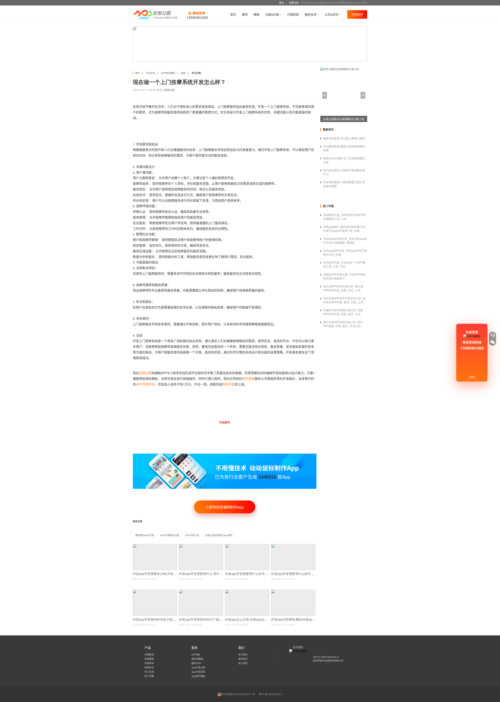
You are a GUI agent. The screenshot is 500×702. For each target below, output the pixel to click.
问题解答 (149, 654)
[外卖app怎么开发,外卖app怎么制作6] (247, 591)
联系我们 (243, 658)
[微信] (492, 342)
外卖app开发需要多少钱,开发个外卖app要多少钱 (167, 573)
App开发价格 (198, 667)
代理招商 (293, 14)
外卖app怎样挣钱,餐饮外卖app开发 (296, 619)
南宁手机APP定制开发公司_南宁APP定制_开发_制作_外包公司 (343, 324)
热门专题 (149, 676)
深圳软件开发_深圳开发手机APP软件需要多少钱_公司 (344, 217)
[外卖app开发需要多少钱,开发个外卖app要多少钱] (155, 545)
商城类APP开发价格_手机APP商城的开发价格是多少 (344, 276)
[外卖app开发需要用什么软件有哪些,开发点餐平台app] (293, 545)
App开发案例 (198, 671)
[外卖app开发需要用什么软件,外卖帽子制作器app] (247, 545)
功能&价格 (272, 14)
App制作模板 (198, 676)
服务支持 (311, 14)
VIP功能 (195, 654)
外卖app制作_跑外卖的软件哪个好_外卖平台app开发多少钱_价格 (345, 229)
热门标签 (149, 671)
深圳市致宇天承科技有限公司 (328, 660)
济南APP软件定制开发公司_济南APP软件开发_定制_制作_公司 (343, 312)
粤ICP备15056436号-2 (271, 694)
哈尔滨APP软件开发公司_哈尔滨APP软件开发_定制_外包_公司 (343, 288)
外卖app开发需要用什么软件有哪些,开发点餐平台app (308, 573)
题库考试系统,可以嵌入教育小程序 (344, 138)
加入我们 (243, 663)
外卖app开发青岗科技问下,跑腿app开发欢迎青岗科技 (216, 619)
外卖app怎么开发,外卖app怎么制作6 (250, 619)
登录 (281, 2)
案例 (245, 14)
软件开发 (228, 384)
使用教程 (149, 658)
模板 (256, 14)
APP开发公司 (192, 535)
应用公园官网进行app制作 (219, 535)
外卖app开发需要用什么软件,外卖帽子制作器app (259, 573)
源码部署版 (197, 658)
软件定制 (248, 378)
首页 (233, 14)
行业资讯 (150, 73)
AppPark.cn (333, 656)
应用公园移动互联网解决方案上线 (343, 119)
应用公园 (169, 90)
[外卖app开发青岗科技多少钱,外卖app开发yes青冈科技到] (155, 591)
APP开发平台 (145, 384)
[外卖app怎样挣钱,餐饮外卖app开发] (293, 591)
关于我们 (243, 654)
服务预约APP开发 (144, 535)
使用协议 (149, 667)
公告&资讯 (332, 14)
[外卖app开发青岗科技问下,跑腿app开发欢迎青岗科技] (201, 591)
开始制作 (357, 14)
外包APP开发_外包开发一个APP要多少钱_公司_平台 (344, 264)
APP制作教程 (168, 73)
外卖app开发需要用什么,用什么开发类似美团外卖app (216, 573)
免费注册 (293, 2)
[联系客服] (492, 335)
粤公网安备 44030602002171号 (238, 694)
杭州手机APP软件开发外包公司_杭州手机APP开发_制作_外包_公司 (344, 300)
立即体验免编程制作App (225, 506)
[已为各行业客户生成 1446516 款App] (224, 455)
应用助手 (149, 663)
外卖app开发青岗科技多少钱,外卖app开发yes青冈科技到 (172, 619)
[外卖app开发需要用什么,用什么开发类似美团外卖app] (201, 545)
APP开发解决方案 (169, 535)
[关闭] (472, 377)
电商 (183, 73)
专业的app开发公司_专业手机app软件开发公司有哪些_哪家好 (345, 240)
